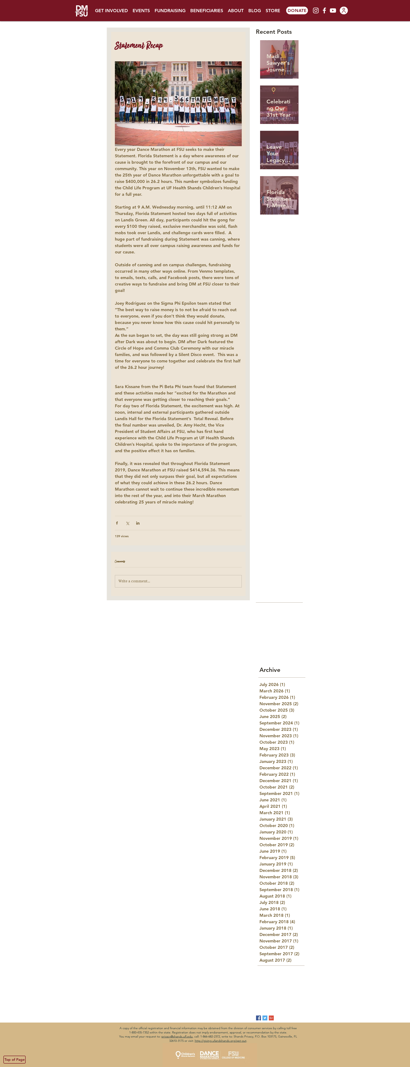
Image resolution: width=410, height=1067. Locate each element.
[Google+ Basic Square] (271, 1017)
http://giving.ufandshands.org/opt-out (220, 1041)
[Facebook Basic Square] (258, 1017)
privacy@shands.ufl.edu (177, 1036)
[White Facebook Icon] (324, 10)
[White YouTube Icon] (333, 10)
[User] (344, 10)
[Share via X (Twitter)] (127, 523)
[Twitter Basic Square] (264, 1017)
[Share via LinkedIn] (138, 523)
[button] (111, 10)
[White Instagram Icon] (316, 10)
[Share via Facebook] (117, 523)
